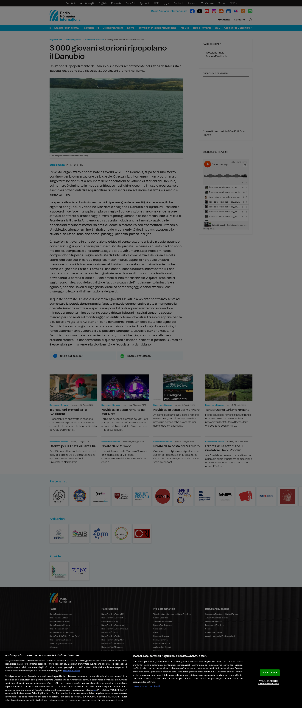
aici (94, 690)
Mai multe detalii (71, 670)
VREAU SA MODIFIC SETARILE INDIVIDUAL (268, 682)
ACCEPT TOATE (269, 673)
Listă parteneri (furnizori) (146, 686)
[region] (151, 679)
